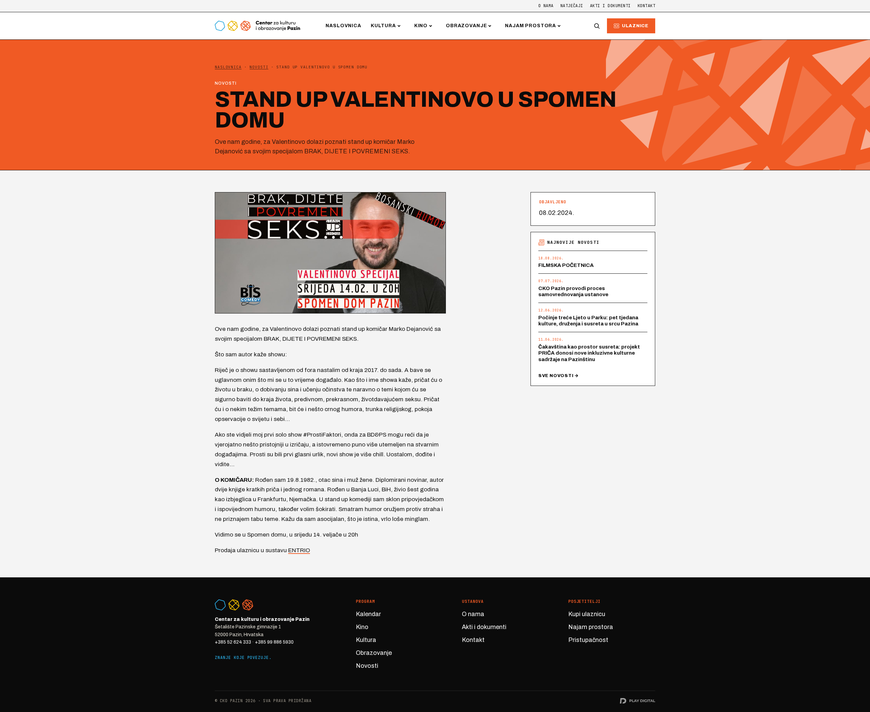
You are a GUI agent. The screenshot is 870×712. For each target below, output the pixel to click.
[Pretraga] (597, 26)
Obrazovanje (466, 25)
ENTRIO (299, 550)
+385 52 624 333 (233, 642)
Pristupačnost (588, 640)
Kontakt (646, 6)
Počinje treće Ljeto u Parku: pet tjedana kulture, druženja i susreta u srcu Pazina (588, 321)
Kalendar (368, 614)
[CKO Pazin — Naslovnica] (257, 26)
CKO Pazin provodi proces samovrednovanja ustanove (573, 292)
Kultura (383, 25)
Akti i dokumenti (610, 6)
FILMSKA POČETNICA (566, 265)
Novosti (367, 665)
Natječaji (571, 6)
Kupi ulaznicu (586, 614)
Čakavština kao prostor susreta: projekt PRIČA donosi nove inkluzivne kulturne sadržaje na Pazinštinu (589, 353)
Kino (421, 25)
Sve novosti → (558, 375)
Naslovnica (343, 25)
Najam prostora (530, 25)
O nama (546, 6)
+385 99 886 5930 (274, 642)
